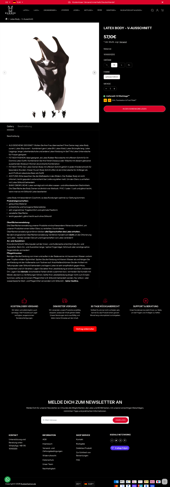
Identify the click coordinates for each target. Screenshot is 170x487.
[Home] (6, 19)
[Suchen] (152, 10)
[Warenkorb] (162, 10)
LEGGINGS (65, 10)
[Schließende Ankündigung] (162, 2)
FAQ (78, 460)
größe (107, 60)
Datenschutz (48, 460)
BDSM (100, 10)
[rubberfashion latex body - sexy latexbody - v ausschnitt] (49, 73)
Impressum (47, 444)
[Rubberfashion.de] (10, 10)
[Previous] (5, 72)
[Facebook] (112, 440)
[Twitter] (116, 440)
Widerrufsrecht (49, 455)
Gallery (10, 126)
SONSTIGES (110, 10)
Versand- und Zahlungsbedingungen (52, 449)
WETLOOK (88, 10)
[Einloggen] (157, 10)
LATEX (25, 10)
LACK (36, 10)
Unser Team (47, 464)
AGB (44, 439)
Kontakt (79, 439)
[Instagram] (120, 440)
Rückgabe (80, 444)
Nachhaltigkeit (48, 468)
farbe (107, 72)
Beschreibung (25, 126)
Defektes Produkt (84, 448)
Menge (107, 84)
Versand (123, 42)
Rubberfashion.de (28, 484)
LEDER (76, 10)
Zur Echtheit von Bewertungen (83, 454)
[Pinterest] (125, 440)
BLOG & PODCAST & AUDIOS (130, 10)
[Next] (94, 72)
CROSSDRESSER (50, 10)
